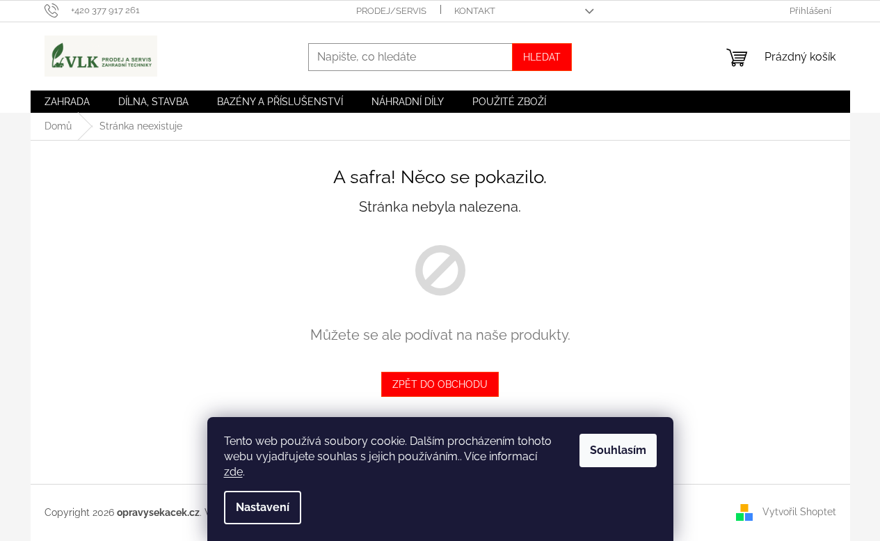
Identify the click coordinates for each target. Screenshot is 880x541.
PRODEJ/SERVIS (391, 11)
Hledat (542, 57)
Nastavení (262, 507)
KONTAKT (474, 11)
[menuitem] (67, 102)
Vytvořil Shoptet (799, 511)
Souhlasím (618, 450)
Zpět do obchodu (440, 384)
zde (233, 471)
